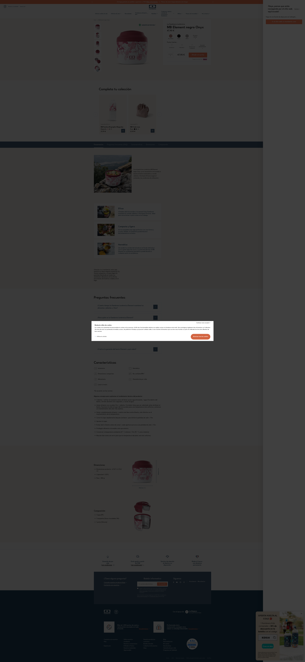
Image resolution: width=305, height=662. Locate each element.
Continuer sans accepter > (203, 322)
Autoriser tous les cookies (200, 336)
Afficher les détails (102, 336)
